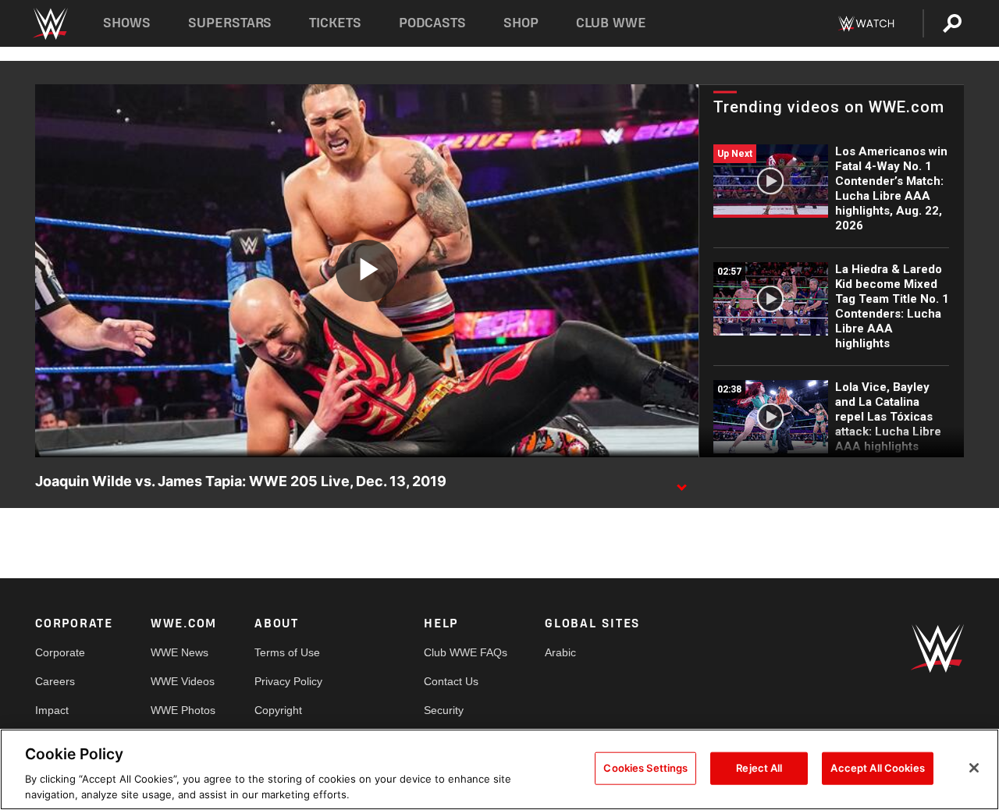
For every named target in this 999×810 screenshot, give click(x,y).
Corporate (60, 652)
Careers (55, 681)
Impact (52, 710)
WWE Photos (183, 710)
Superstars (230, 23)
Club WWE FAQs (465, 652)
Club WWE (611, 23)
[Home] (49, 23)
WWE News (179, 652)
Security (444, 710)
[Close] (974, 768)
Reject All (759, 768)
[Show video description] (681, 482)
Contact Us (451, 681)
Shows (127, 23)
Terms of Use (287, 652)
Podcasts (432, 23)
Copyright (278, 710)
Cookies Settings (645, 768)
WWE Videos (183, 681)
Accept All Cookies (877, 768)
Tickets (335, 23)
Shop (521, 23)
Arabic (560, 652)
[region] (499, 769)
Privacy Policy (288, 681)
